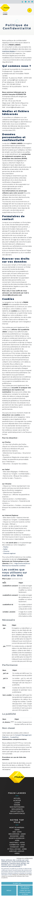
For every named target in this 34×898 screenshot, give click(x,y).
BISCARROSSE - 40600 (17, 834)
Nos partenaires (17, 807)
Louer (17, 803)
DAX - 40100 (17, 832)
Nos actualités (17, 811)
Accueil (17, 798)
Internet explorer (9, 553)
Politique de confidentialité (25, 858)
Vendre (17, 805)
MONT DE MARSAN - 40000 (17, 829)
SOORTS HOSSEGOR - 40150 (17, 839)
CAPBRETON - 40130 (17, 845)
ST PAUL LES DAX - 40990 (17, 849)
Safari (5, 549)
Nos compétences (17, 813)
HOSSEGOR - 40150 (17, 847)
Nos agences (17, 809)
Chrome (6, 551)
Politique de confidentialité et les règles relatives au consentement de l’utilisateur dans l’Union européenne (16, 876)
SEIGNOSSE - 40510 (17, 836)
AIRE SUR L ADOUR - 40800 (17, 852)
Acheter (17, 800)
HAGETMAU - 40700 (17, 842)
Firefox (5, 547)
